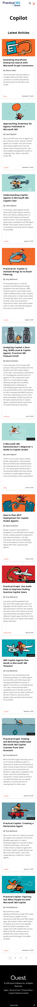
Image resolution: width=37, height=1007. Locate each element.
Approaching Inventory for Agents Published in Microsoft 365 (17, 126)
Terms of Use (15, 990)
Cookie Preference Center (19, 993)
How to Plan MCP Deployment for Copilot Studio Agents (16, 518)
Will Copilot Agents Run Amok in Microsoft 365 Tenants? (16, 663)
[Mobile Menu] (34, 4)
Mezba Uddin (11, 70)
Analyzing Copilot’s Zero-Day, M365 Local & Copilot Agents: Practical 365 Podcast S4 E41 (17, 351)
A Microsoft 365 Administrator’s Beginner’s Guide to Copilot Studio (18, 446)
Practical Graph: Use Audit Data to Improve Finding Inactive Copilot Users (17, 589)
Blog (5, 96)
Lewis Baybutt (11, 134)
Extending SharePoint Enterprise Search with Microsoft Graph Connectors (18, 62)
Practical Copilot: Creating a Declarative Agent (18, 825)
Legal (6, 990)
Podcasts (7, 416)
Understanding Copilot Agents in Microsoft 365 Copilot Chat (16, 198)
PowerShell (7, 633)
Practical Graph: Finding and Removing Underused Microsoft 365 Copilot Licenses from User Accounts (17, 744)
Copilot (6, 167)
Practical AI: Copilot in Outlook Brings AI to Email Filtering (17, 271)
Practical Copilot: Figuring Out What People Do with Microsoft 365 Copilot (17, 899)
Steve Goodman (12, 361)
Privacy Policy (27, 990)
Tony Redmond (11, 279)
